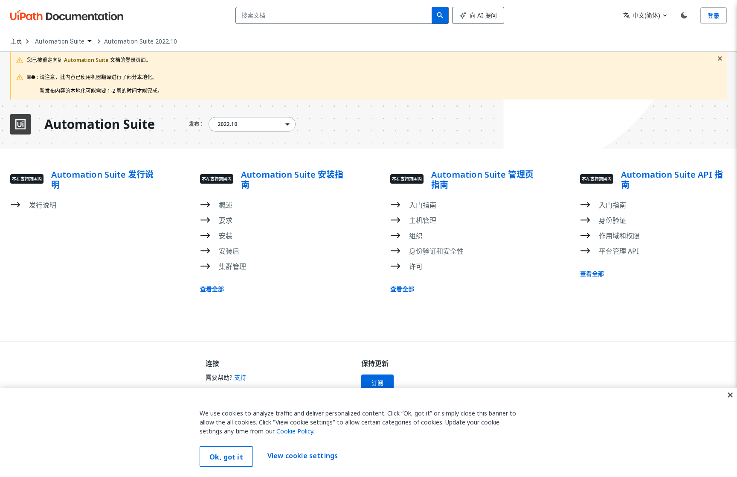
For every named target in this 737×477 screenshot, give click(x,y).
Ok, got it (226, 457)
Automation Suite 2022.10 (140, 41)
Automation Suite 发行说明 (102, 180)
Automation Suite (99, 124)
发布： (196, 124)
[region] (368, 432)
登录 (714, 15)
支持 (240, 377)
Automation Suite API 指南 (672, 180)
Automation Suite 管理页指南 (482, 180)
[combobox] (335, 15)
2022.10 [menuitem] (227, 124)
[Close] (730, 395)
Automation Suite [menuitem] (59, 41)
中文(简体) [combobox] (641, 15)
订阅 (377, 382)
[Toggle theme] (684, 15)
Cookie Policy (294, 431)
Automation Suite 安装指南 (292, 180)
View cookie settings (302, 456)
